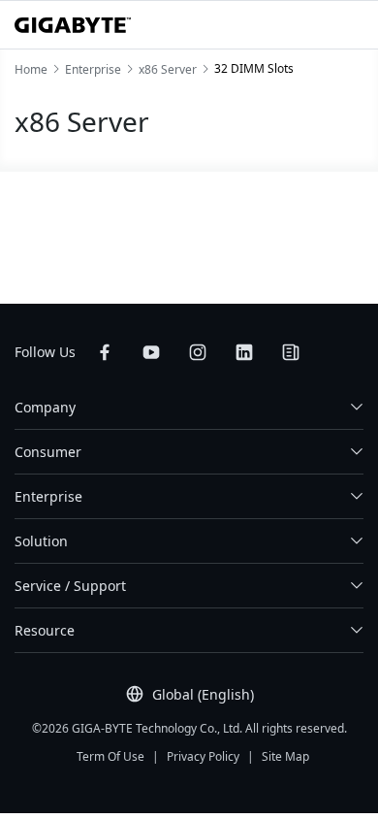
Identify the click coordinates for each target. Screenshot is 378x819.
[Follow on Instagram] (197, 352)
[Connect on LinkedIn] (244, 352)
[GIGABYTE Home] (73, 25)
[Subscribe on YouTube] (151, 352)
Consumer (48, 451)
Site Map (285, 756)
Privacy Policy (203, 756)
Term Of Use (110, 756)
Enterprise (48, 496)
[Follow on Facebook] (104, 352)
